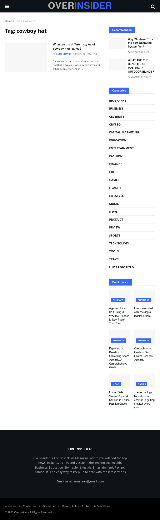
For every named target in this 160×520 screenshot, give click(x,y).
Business (116, 108)
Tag (17, 21)
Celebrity (116, 116)
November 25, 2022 (140, 77)
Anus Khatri (63, 53)
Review (114, 227)
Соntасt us (29, 506)
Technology (119, 243)
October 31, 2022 (139, 52)
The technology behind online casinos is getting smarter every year (144, 400)
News (113, 212)
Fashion (115, 156)
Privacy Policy (70, 506)
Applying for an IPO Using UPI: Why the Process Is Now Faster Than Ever (119, 316)
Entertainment (121, 148)
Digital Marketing (124, 132)
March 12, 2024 (83, 53)
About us (10, 506)
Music (114, 204)
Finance (115, 164)
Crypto (115, 124)
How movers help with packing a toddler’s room (144, 312)
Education (117, 140)
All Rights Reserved (41, 512)
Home (8, 21)
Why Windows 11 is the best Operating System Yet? (140, 43)
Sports (114, 235)
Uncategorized (121, 267)
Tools (114, 251)
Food (113, 172)
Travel (114, 259)
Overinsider (21, 512)
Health (115, 188)
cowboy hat (29, 21)
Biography (117, 101)
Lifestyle (116, 196)
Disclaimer (49, 506)
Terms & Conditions (98, 506)
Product (116, 219)
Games (114, 180)
